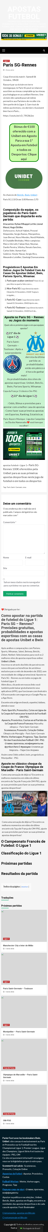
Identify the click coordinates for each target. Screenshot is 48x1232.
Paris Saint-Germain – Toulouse (12, 345)
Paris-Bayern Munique (14, 419)
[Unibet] (24, 444)
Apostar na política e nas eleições (18, 1197)
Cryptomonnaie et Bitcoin (14, 1217)
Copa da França (9, 1068)
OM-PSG (7, 1120)
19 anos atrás (9, 70)
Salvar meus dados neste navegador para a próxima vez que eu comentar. (22, 584)
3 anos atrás (10, 949)
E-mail (28, 557)
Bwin (27, 194)
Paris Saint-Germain (14, 487)
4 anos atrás (10, 992)
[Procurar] (44, 50)
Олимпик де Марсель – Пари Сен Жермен (24, 746)
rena (24, 487)
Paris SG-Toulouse (16, 307)
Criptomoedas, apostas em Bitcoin (18, 1213)
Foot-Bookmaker (26, 1207)
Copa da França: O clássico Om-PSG (20, 391)
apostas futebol (24, 13)
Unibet (34, 194)
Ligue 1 (6, 61)
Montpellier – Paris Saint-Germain (19, 1032)
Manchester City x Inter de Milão (18, 945)
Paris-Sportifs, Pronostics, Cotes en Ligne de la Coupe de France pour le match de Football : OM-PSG (24, 713)
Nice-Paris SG (13, 288)
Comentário (9, 522)
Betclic (20, 194)
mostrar (25, 887)
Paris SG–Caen (14, 299)
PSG (13, 1154)
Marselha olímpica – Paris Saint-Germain (24, 723)
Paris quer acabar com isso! (20, 280)
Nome (6, 557)
